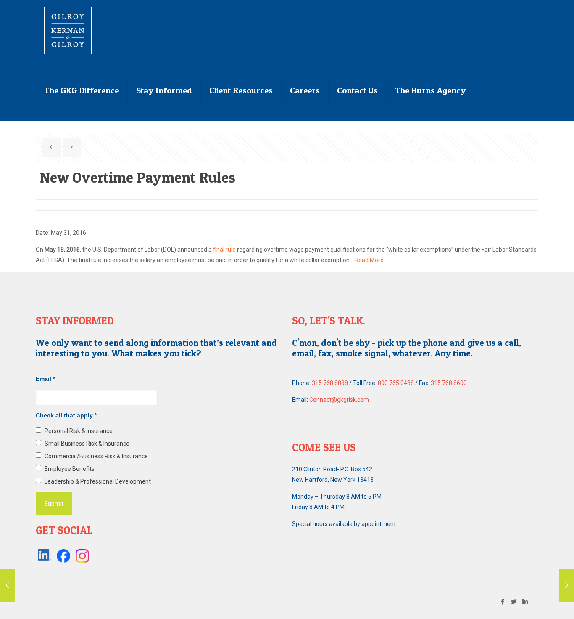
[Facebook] (502, 602)
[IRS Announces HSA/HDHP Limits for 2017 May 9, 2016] (7, 585)
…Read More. (368, 260)
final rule (224, 249)
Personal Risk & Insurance (79, 431)
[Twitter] (514, 602)
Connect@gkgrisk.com (339, 399)
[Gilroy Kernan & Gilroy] (68, 30)
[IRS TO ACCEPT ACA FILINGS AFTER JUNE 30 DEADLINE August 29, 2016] (566, 585)
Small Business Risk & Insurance (87, 443)
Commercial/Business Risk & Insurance (96, 456)
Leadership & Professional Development (98, 481)
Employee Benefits (70, 468)
